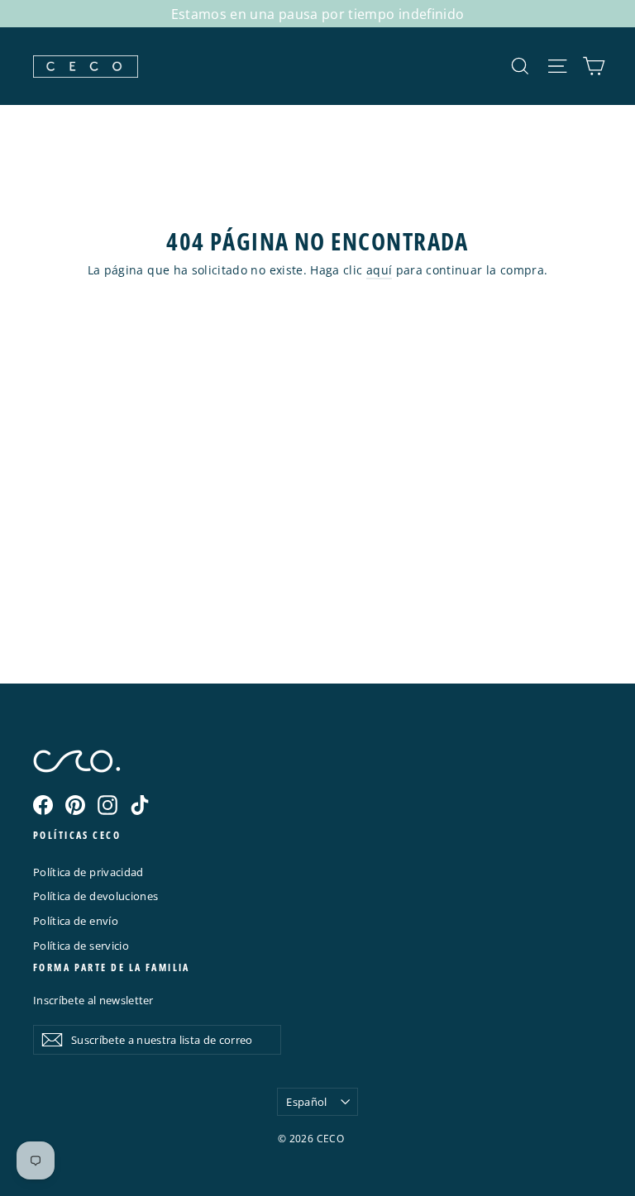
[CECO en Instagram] (107, 805)
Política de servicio (81, 945)
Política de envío (75, 920)
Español (306, 1101)
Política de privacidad (88, 872)
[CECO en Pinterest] (75, 805)
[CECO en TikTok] (140, 805)
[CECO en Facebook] (43, 805)
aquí (379, 270)
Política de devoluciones (95, 896)
